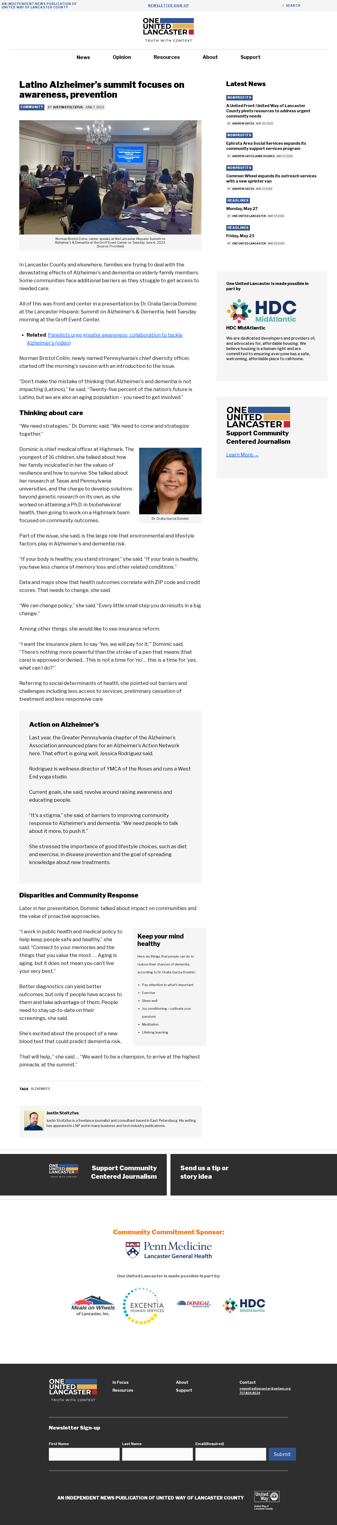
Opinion (122, 57)
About (210, 57)
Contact (248, 1382)
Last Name (132, 1444)
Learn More (242, 455)
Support (251, 57)
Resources (167, 57)
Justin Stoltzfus (68, 107)
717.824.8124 (250, 1393)
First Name (59, 1444)
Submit (282, 1454)
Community (31, 107)
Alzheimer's (40, 1089)
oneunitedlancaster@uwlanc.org (265, 1388)
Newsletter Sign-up (168, 5)
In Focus (120, 1382)
